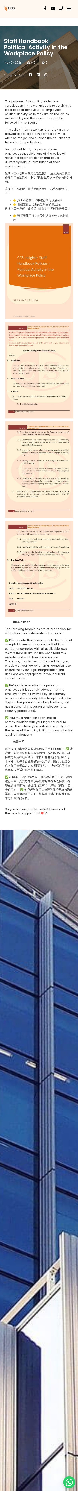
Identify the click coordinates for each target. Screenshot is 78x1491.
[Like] (42, 813)
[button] (30, 75)
